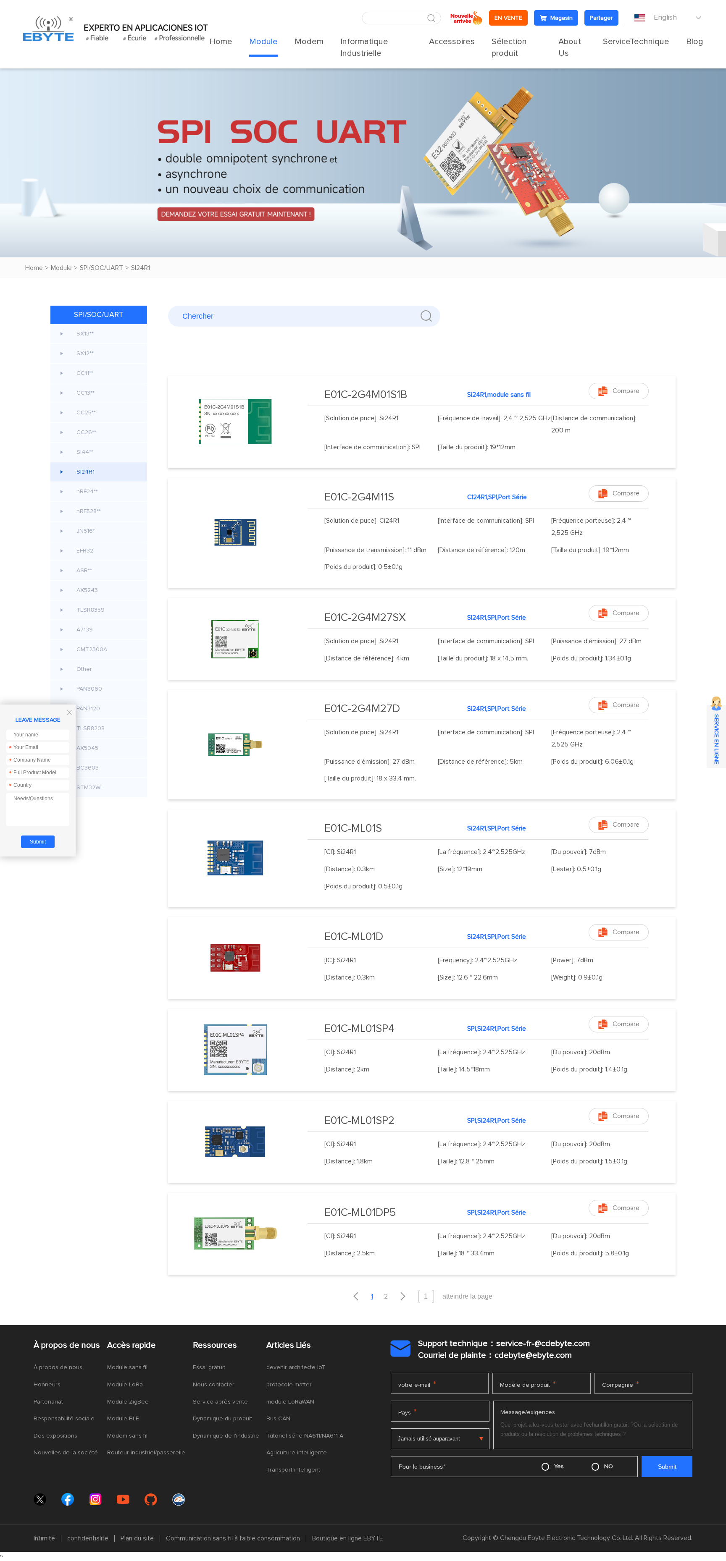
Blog (694, 41)
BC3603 (87, 768)
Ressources (215, 1345)
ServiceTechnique (636, 41)
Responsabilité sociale (64, 1419)
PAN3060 (89, 689)
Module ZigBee (128, 1402)
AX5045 (87, 748)
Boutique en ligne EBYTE (347, 1538)
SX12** (85, 353)
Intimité (44, 1538)
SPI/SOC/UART (101, 268)
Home (220, 41)
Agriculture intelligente (296, 1453)
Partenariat (48, 1402)
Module (263, 41)
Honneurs (47, 1385)
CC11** (84, 373)
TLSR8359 (90, 610)
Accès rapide (131, 1345)
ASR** (84, 571)
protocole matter (289, 1385)
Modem (309, 41)
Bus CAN (278, 1419)
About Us (569, 47)
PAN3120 (88, 709)
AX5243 (87, 590)
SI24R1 (140, 268)
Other (84, 669)
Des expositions (55, 1436)
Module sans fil (127, 1367)
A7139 (84, 630)
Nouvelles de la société (66, 1453)
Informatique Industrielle (364, 47)
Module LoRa (125, 1385)
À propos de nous (67, 1345)
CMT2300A (91, 649)
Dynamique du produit (222, 1419)
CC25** (86, 413)
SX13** (85, 334)
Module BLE (123, 1419)
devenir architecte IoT (295, 1367)
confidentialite (87, 1538)
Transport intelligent (293, 1470)
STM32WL (89, 788)
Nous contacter (213, 1385)
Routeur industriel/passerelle (146, 1453)
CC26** (86, 432)
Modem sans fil (127, 1436)
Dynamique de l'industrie (226, 1436)
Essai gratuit (209, 1367)
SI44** (84, 452)
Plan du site (137, 1538)
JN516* (85, 531)
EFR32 (84, 551)
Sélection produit (509, 47)
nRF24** (87, 492)
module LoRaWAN (290, 1402)
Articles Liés (288, 1345)
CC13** (85, 393)
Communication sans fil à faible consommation (233, 1538)
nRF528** (88, 511)
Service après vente (220, 1402)
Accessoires (452, 41)
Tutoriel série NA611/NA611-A (304, 1436)
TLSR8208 (90, 728)
